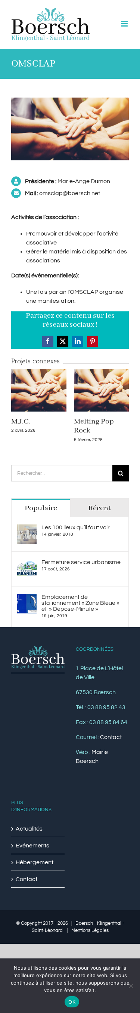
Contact (111, 737)
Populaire (41, 508)
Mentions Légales (90, 930)
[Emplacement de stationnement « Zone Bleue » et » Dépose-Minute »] (27, 598)
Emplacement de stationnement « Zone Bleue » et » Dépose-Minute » (80, 603)
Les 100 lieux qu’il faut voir (75, 527)
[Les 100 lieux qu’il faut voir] (27, 529)
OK (71, 1002)
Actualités (29, 829)
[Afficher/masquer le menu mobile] (125, 24)
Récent (99, 508)
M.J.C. (20, 421)
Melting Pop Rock (94, 426)
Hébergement (34, 862)
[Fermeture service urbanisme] (27, 564)
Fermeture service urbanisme (81, 562)
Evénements (32, 846)
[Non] (130, 985)
